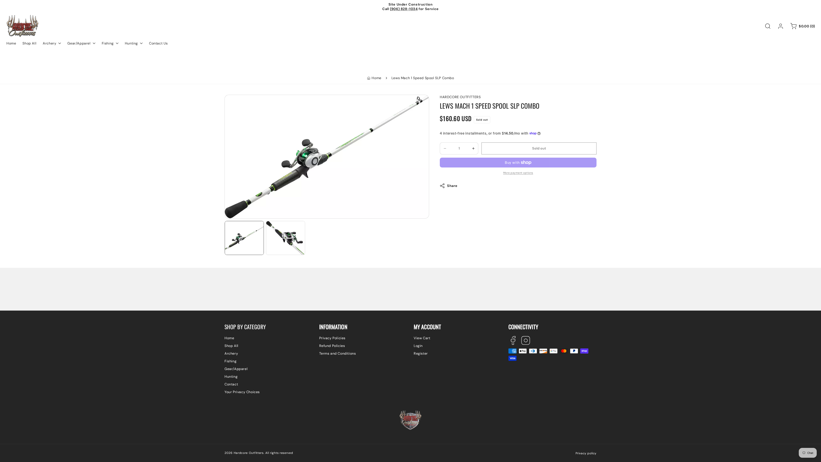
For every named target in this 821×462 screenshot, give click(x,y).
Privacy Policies (332, 338)
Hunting (231, 376)
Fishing (230, 361)
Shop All (231, 346)
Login (418, 346)
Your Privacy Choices (242, 392)
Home (376, 78)
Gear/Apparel (236, 369)
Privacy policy (586, 453)
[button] (767, 26)
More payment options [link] (518, 173)
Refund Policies (332, 346)
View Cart (422, 338)
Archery (231, 353)
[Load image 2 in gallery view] (285, 238)
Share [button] (452, 186)
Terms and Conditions (337, 353)
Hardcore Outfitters (249, 453)
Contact (231, 384)
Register (421, 353)
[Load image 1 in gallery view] (244, 238)
